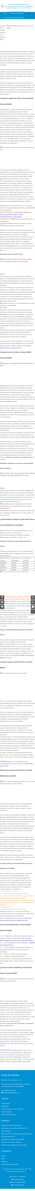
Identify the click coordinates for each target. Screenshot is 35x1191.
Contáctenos (22, 1176)
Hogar (5, 13)
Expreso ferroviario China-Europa (11, 1125)
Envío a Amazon (6, 1131)
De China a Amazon (18, 1185)
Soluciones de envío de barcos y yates (12, 1139)
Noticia (3, 1156)
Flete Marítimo (5, 1103)
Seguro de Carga (6, 1111)
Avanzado (4, 1161)
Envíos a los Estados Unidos (9, 1164)
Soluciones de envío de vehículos (11, 1142)
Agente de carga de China (18, 1182)
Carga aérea (3, 385)
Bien (28, 1171)
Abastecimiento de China (8, 1114)
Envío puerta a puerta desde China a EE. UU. (14, 1128)
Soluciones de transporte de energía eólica (14, 1145)
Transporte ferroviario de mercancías (12, 1109)
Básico (3, 1158)
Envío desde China (18, 1179)
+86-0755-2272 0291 (9, 1090)
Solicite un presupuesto (17, 13)
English (29, 13)
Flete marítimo (4, 109)
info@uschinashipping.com (11, 1092)
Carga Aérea (5, 1106)
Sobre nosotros (13, 1176)
